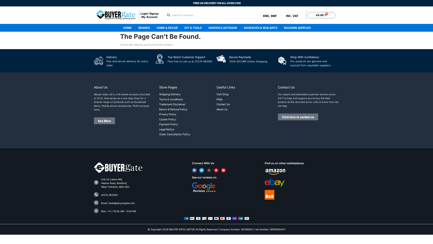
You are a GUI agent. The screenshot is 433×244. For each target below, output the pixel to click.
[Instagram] (209, 170)
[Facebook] (194, 170)
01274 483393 (109, 195)
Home (127, 27)
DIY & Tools (193, 27)
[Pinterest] (216, 170)
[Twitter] (201, 170)
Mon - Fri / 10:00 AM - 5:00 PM (118, 211)
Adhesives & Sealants (260, 27)
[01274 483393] (96, 194)
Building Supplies (297, 27)
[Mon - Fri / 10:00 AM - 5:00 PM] (96, 210)
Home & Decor (167, 27)
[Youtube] (223, 170)
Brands (144, 27)
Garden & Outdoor (222, 27)
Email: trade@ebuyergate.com (118, 203)
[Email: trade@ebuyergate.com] (96, 202)
